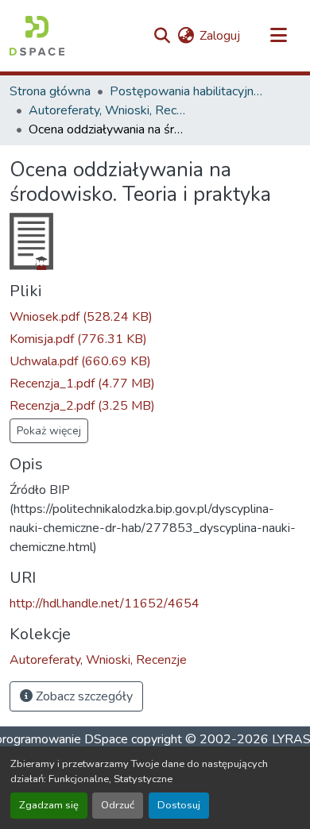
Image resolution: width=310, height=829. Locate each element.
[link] (155, 316)
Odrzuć (117, 805)
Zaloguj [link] (220, 35)
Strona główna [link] (50, 91)
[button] (37, 36)
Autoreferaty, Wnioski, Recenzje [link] (108, 110)
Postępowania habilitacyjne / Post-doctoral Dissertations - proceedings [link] (189, 91)
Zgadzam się (49, 805)
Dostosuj (178, 805)
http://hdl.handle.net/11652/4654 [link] (105, 603)
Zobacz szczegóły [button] (83, 696)
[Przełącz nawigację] (278, 36)
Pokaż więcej (49, 430)
